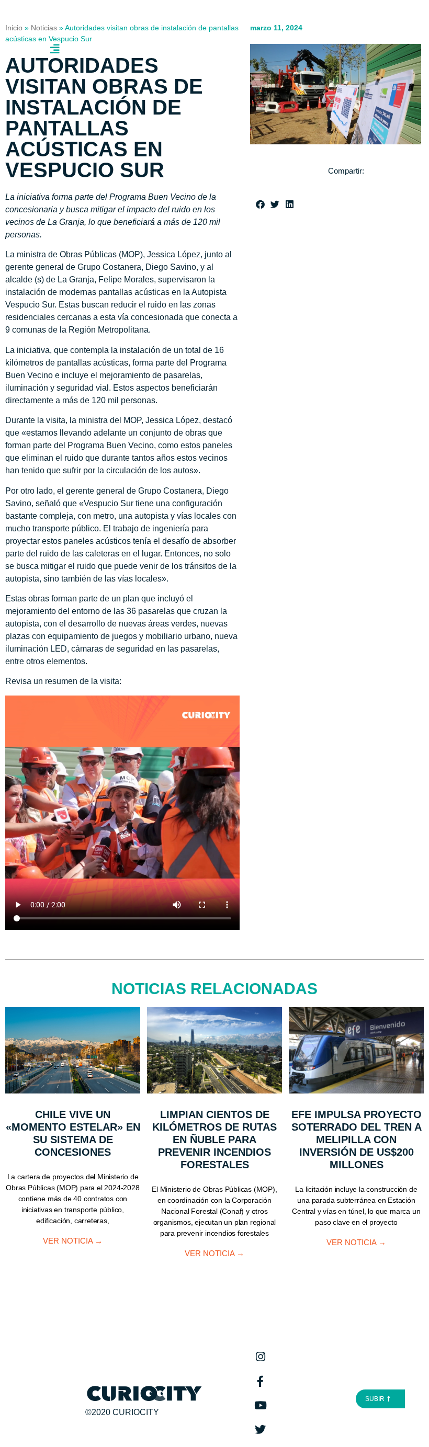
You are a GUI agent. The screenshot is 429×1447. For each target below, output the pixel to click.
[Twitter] (261, 1429)
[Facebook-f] (261, 1381)
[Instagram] (261, 1357)
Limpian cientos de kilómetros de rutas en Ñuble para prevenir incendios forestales (214, 1139)
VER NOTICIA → (73, 1240)
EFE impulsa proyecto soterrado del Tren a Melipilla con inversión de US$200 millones (356, 1139)
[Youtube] (261, 1405)
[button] (261, 204)
